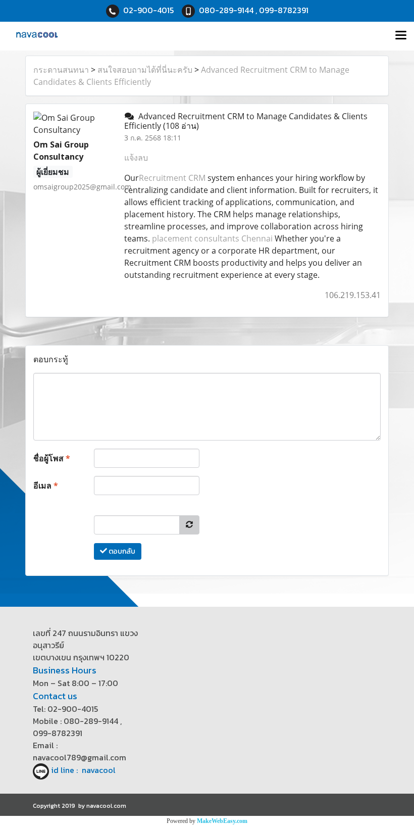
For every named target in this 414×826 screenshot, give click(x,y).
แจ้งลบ (136, 157)
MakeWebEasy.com (222, 820)
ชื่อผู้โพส (51, 458)
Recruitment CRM (172, 177)
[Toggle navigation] (401, 36)
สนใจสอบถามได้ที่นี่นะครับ (144, 69)
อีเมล (45, 485)
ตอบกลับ (121, 551)
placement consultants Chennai (212, 238)
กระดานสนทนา (61, 69)
